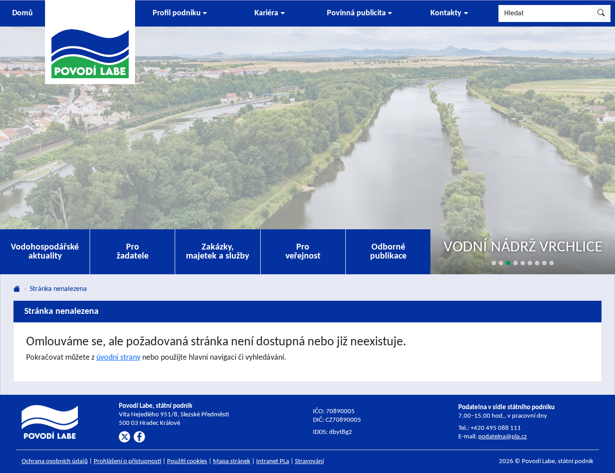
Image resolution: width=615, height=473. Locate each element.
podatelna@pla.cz (502, 436)
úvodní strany (118, 357)
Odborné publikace (388, 252)
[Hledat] (601, 13)
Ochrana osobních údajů (55, 461)
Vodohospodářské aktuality (45, 252)
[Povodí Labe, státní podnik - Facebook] (139, 436)
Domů (22, 13)
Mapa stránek (231, 461)
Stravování (309, 461)
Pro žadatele (133, 252)
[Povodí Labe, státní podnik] (90, 41)
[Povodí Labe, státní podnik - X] (124, 436)
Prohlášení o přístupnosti (127, 461)
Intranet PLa (272, 461)
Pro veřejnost (303, 252)
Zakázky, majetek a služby (217, 252)
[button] (180, 13)
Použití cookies (187, 461)
